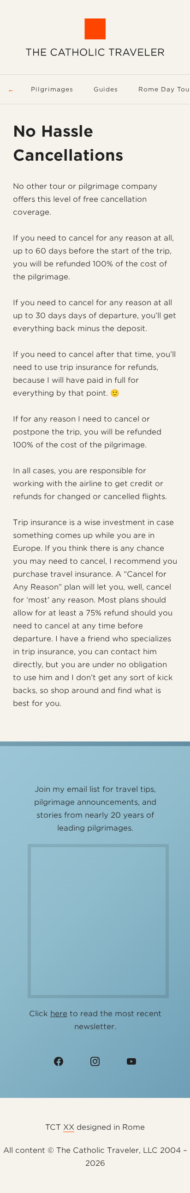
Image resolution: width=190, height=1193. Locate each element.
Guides (106, 89)
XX (68, 1127)
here (58, 1013)
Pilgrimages (52, 89)
